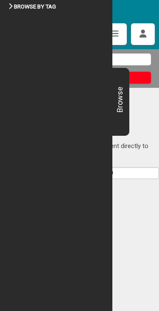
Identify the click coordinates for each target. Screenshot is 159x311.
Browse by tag (35, 6)
